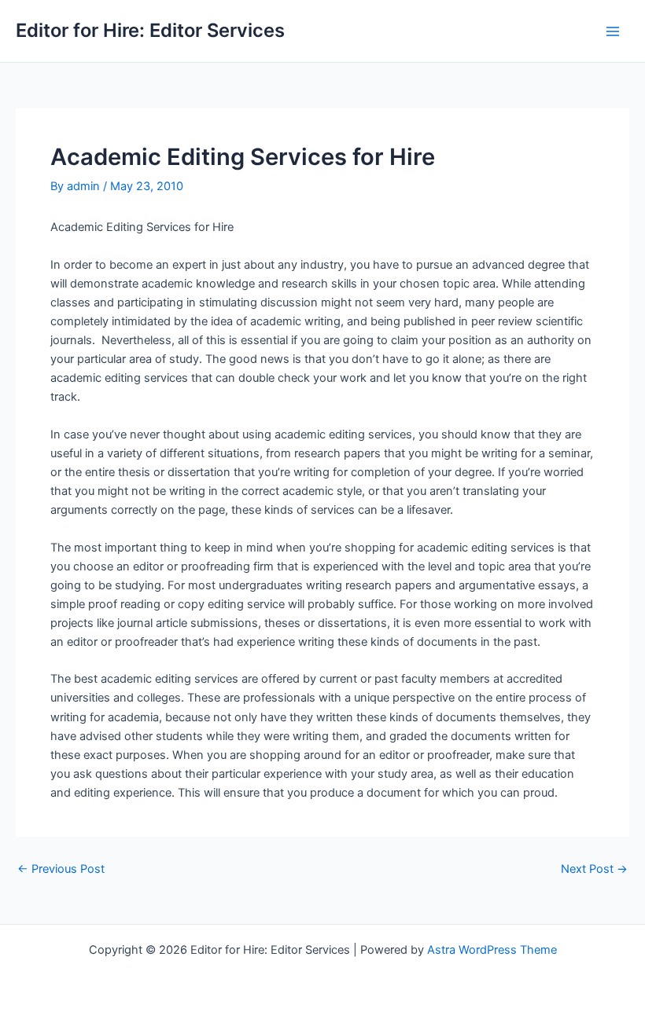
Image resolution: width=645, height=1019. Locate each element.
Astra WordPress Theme (492, 950)
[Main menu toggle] (612, 31)
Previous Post (61, 869)
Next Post (594, 869)
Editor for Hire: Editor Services (150, 30)
